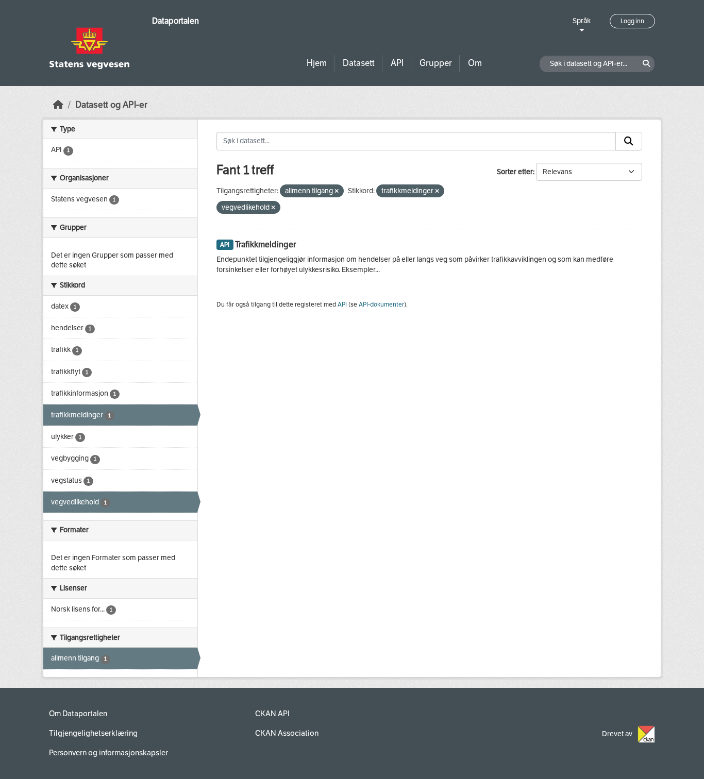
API (397, 63)
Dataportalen (175, 21)
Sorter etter (515, 171)
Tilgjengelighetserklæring (93, 733)
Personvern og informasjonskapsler (108, 752)
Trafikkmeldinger (265, 244)
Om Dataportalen (78, 713)
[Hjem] (58, 104)
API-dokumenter (381, 304)
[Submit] (628, 141)
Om (475, 63)
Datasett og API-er (111, 104)
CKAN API (272, 713)
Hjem (317, 63)
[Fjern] (336, 191)
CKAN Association (287, 733)
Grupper (436, 63)
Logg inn (632, 21)
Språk (582, 20)
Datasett (359, 63)
